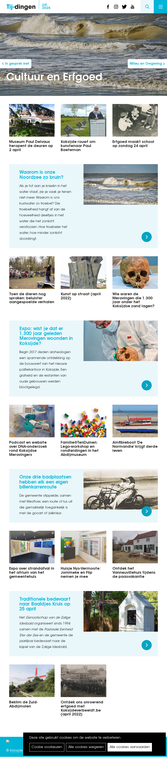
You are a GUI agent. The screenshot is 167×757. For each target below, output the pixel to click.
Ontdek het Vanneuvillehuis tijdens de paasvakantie (133, 573)
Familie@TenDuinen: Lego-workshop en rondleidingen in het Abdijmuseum (80, 449)
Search (147, 6)
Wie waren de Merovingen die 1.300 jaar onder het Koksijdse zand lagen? (133, 300)
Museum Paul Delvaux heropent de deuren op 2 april (31, 146)
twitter (124, 7)
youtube (132, 7)
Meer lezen (147, 237)
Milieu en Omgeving (146, 63)
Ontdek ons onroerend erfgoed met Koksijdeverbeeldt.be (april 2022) (82, 708)
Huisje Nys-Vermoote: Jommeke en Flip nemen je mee (80, 573)
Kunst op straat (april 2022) (81, 296)
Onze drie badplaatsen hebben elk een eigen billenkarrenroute (45, 482)
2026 (46, 6)
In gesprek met (17, 63)
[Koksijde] (7, 742)
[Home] (21, 6)
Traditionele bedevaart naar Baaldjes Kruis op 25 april (44, 604)
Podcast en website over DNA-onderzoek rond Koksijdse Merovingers (28, 449)
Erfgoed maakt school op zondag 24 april (133, 144)
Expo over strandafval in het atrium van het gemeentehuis (31, 573)
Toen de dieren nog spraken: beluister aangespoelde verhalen (31, 298)
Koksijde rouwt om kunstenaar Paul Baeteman (78, 146)
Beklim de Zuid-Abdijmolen (23, 704)
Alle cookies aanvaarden (130, 747)
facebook (108, 7)
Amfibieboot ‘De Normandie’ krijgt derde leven (135, 447)
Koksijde (16, 750)
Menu (160, 6)
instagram (116, 7)
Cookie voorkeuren (47, 747)
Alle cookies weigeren (86, 747)
